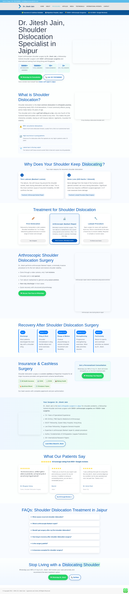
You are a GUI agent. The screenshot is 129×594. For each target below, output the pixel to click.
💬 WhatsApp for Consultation (30, 77)
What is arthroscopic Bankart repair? (45, 523)
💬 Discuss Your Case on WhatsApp (32, 293)
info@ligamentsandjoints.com (30, 1)
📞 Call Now (75, 577)
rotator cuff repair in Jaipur (47, 82)
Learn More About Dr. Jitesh (54, 443)
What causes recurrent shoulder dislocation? (47, 517)
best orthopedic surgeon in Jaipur (69, 406)
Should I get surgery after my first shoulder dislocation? (51, 530)
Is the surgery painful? (40, 543)
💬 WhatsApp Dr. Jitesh (58, 577)
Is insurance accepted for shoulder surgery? (47, 550)
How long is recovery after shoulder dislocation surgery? (52, 537)
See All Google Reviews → (64, 497)
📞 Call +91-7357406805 (54, 77)
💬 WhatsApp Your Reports (93, 376)
